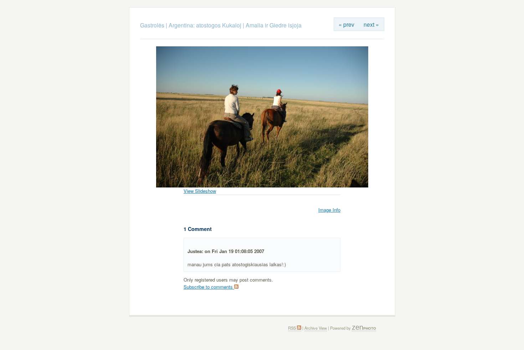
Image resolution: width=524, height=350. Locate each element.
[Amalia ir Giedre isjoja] (262, 185)
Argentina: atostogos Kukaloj (205, 25)
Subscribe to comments (209, 286)
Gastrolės (153, 25)
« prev (346, 24)
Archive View (315, 328)
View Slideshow (200, 190)
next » (371, 24)
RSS (292, 328)
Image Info (329, 209)
